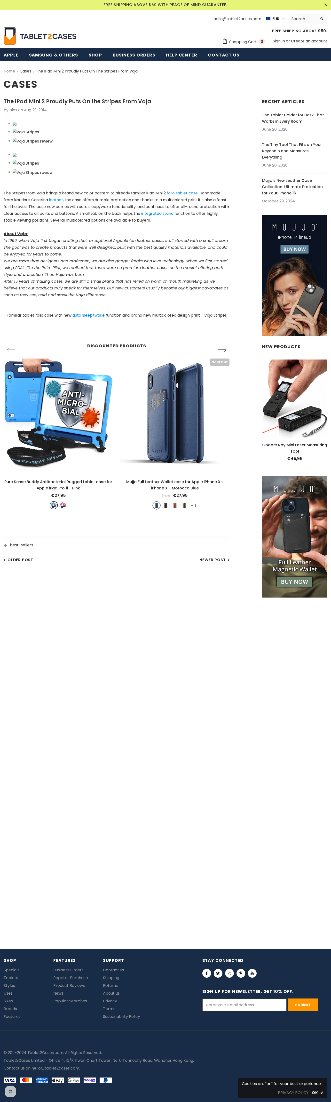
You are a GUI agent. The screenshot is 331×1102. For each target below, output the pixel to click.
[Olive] (184, 505)
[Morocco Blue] (156, 505)
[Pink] (63, 505)
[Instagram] (229, 973)
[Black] (165, 505)
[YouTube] (252, 973)
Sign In (279, 41)
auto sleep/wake (88, 315)
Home (9, 71)
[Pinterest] (240, 973)
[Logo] (40, 36)
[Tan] (175, 505)
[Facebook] (206, 973)
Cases (25, 71)
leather (56, 200)
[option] (58, 434)
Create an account (309, 41)
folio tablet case (182, 193)
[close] (325, 4)
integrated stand (157, 213)
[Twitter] (218, 973)
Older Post (20, 560)
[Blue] (53, 505)
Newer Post (212, 560)
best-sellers (21, 545)
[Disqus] (165, 723)
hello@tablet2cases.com (55, 1068)
